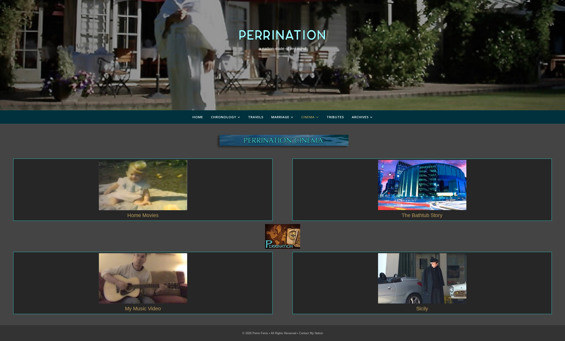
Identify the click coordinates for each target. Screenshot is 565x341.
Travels (255, 117)
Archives (360, 117)
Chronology (223, 117)
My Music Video (143, 308)
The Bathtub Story (422, 215)
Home (197, 117)
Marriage (280, 117)
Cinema (308, 117)
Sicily (422, 308)
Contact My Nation (311, 333)
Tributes (335, 117)
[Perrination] (282, 34)
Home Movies (143, 215)
